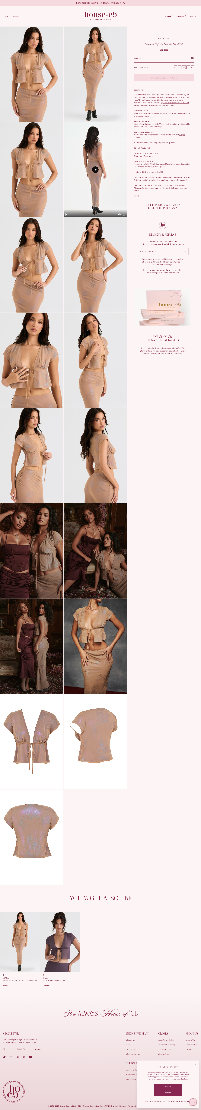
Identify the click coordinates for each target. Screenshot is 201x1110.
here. (186, 1079)
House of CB (191, 1040)
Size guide (144, 67)
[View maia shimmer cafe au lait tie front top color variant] (44, 975)
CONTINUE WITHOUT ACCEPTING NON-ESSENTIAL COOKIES (168, 1101)
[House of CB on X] (24, 1057)
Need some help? (137, 1033)
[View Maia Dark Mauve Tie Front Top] (60, 942)
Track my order (164, 1050)
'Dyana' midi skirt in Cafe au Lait (175, 103)
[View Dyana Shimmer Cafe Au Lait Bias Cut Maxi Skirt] (20, 942)
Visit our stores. (110, 3)
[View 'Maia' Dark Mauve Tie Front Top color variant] (192, 58)
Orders (163, 1033)
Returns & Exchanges (167, 1045)
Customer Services (133, 1054)
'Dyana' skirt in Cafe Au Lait (146, 124)
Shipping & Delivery (167, 1040)
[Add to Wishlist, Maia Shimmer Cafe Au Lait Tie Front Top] (168, 38)
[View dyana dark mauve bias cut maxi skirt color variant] (4, 975)
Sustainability (191, 1045)
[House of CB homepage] (14, 1091)
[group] (164, 50)
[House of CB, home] (100, 16)
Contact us (130, 1040)
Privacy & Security (134, 1070)
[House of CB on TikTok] (4, 1057)
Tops (146, 156)
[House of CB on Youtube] (30, 1057)
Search (16, 16)
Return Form (163, 1054)
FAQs (128, 1045)
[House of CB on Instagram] (17, 1057)
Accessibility (131, 1079)
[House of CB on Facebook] (11, 1057)
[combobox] (163, 251)
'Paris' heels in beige (168, 124)
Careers (189, 1050)
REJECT (168, 1093)
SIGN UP (38, 1049)
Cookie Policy (131, 1075)
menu (6, 16)
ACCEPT (168, 1086)
